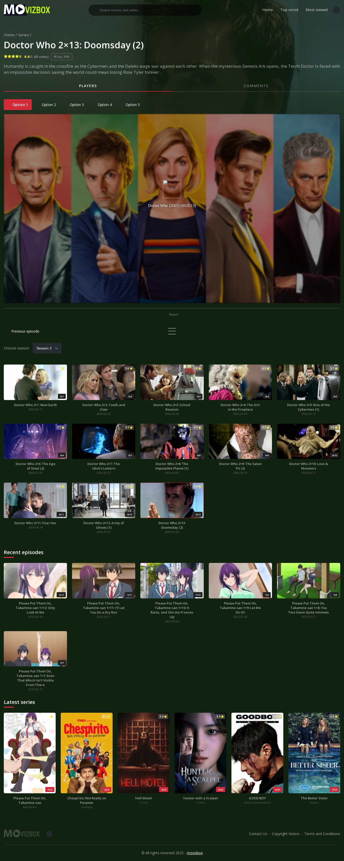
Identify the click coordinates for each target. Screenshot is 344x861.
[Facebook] (336, 10)
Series (23, 34)
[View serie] (172, 331)
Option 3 (76, 104)
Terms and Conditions (322, 833)
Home (267, 9)
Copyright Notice (285, 833)
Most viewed (317, 9)
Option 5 (132, 104)
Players (88, 85)
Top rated (289, 9)
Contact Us (258, 833)
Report (173, 314)
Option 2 (48, 104)
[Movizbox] (28, 10)
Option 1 (20, 104)
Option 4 (104, 104)
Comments (256, 85)
